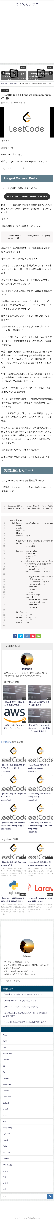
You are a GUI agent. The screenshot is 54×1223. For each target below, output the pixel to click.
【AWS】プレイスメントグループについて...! (21, 1007)
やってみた (7, 1165)
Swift (5, 1146)
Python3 (6, 1134)
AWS (5, 1041)
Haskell (6, 1078)
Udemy (6, 1158)
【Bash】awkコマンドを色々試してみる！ (20, 1000)
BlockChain (7, 1053)
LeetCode (5, 90)
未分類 (5, 1183)
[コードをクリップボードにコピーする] (50, 237)
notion (5, 1115)
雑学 (5, 1189)
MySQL (6, 1109)
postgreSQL (8, 1127)
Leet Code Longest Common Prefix (27, 196)
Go (4, 1072)
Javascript (7, 1084)
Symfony (6, 1152)
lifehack (6, 1103)
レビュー (6, 1171)
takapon (27, 669)
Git (4, 1066)
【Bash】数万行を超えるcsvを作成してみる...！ (23, 994)
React (5, 1140)
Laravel (6, 1091)
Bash (5, 1047)
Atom (5, 1035)
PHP (5, 1121)
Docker (6, 1060)
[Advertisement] (27, 36)
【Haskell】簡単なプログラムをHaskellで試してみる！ (25, 1022)
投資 (5, 1177)
